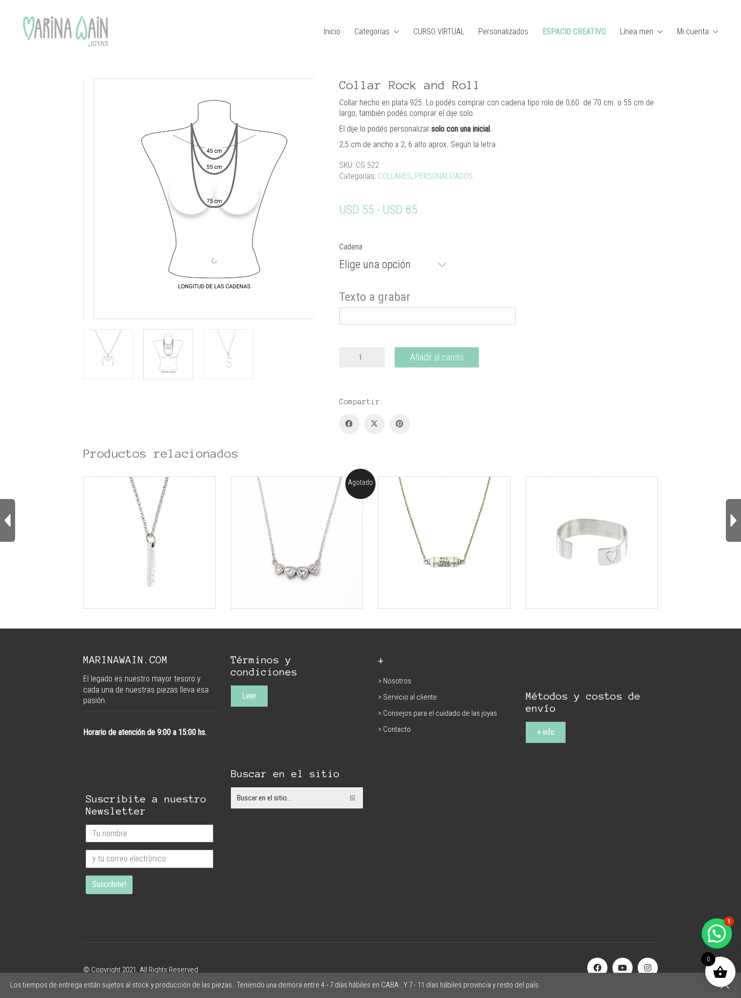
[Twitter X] (374, 424)
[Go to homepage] (65, 31)
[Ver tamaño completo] (96, 94)
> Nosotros (394, 680)
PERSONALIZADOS (444, 176)
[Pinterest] (400, 424)
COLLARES (394, 176)
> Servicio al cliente (407, 697)
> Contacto (394, 729)
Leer (249, 696)
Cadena (350, 247)
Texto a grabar (374, 297)
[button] (717, 933)
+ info (545, 732)
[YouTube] (622, 968)
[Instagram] (648, 968)
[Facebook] (349, 424)
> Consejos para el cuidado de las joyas (437, 713)
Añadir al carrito (437, 357)
